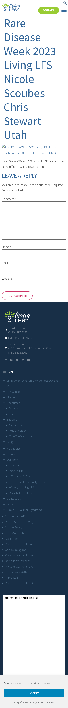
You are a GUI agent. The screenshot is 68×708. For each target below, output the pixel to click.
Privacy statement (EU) (19, 583)
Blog (10, 442)
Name (6, 246)
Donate (11, 504)
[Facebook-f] (6, 360)
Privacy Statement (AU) (19, 522)
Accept (34, 693)
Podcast (14, 408)
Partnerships (16, 471)
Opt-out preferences (19, 702)
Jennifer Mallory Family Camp (27, 482)
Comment (9, 198)
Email (6, 262)
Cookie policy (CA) (16, 550)
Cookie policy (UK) (16, 572)
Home (11, 397)
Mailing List (13, 448)
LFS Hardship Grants (21, 476)
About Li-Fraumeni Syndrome (24, 510)
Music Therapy (17, 431)
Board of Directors (20, 493)
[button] (65, 3)
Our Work (12, 460)
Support (12, 419)
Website (7, 278)
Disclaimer (11, 539)
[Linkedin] (22, 360)
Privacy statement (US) (19, 555)
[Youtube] (28, 360)
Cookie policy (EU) (16, 516)
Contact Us (14, 498)
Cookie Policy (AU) (16, 527)
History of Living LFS (21, 487)
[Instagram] (11, 360)
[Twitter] (17, 360)
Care (12, 414)
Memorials (15, 425)
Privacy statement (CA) (19, 544)
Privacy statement (37, 702)
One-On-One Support (22, 436)
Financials (15, 465)
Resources (13, 403)
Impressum (52, 702)
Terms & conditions (16, 533)
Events (11, 454)
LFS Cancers (14, 392)
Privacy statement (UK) (19, 566)
